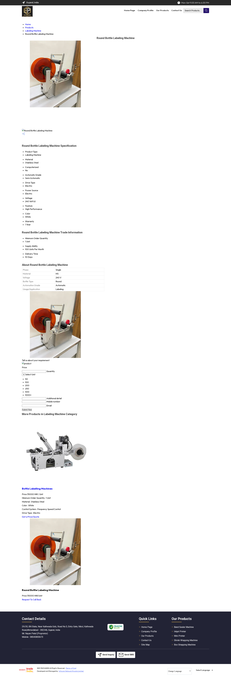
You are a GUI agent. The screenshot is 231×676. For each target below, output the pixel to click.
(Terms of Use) (71, 668)
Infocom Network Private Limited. (71, 671)
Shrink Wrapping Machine (186, 640)
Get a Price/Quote (30, 516)
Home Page (129, 10)
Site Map (145, 644)
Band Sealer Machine (184, 627)
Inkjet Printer (180, 631)
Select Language (203, 670)
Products (29, 27)
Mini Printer (179, 636)
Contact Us (176, 10)
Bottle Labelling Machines (37, 488)
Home (28, 24)
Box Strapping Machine (185, 644)
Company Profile (145, 10)
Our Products (162, 10)
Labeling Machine (33, 30)
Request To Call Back (31, 599)
